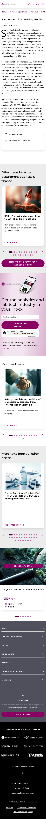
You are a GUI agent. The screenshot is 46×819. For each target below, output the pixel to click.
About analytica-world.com (23, 793)
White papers (7, 654)
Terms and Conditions (26, 807)
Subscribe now (23, 714)
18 (28, 255)
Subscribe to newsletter (20, 325)
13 (15, 255)
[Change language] (37, 4)
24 (15, 540)
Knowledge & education (12, 671)
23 (36, 537)
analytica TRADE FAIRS (11, 637)
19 (30, 255)
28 (25, 540)
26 (20, 540)
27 (23, 540)
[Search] (29, 4)
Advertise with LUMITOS (22, 783)
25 (18, 540)
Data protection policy (23, 811)
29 (28, 540)
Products (6, 645)
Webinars (6, 663)
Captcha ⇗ (33, 336)
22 (34, 537)
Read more (6, 348)
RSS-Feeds (6, 680)
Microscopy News (23, 566)
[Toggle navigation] (43, 4)
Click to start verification (22, 333)
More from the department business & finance (23, 263)
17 (25, 255)
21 (31, 537)
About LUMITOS (22, 788)
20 (32, 255)
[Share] (33, 4)
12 (13, 255)
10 (34, 252)
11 (36, 252)
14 (18, 255)
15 (20, 255)
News (4, 628)
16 (23, 255)
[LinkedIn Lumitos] (23, 773)
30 (30, 540)
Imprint (9, 807)
